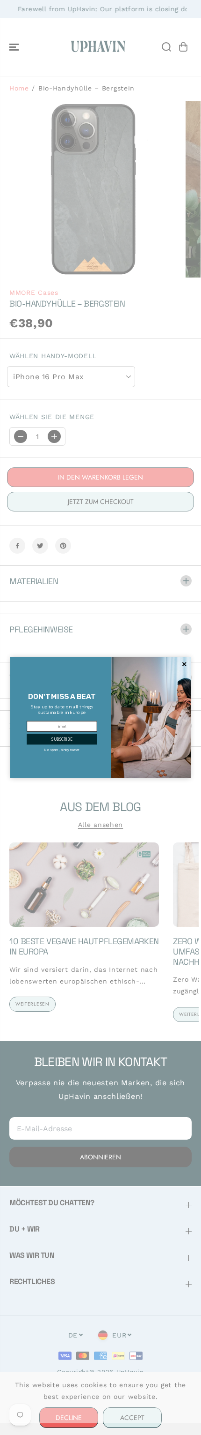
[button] (62, 739)
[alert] (100, 717)
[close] (184, 664)
